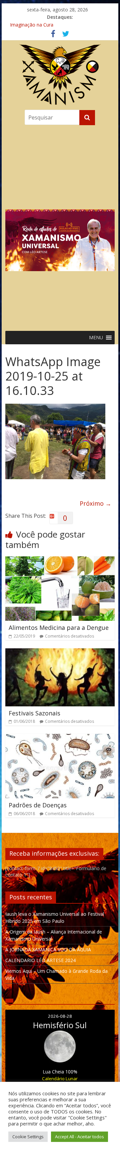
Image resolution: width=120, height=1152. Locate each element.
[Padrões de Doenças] (60, 738)
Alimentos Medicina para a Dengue (59, 627)
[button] (60, 226)
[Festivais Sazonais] (60, 652)
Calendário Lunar (60, 1078)
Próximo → (95, 503)
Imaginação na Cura (31, 24)
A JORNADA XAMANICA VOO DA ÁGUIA (48, 949)
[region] (60, 226)
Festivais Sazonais (34, 713)
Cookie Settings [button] (28, 1137)
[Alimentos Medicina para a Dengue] (60, 560)
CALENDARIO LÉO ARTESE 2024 (40, 960)
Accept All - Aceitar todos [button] (79, 1137)
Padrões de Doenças (38, 805)
